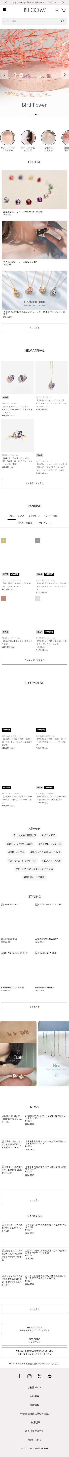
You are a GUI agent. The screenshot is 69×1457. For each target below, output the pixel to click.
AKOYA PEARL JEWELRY (46, 939)
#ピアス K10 (48, 835)
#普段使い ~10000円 (34, 877)
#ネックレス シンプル (50, 844)
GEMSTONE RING (9, 939)
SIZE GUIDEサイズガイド (34, 1340)
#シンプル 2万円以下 (25, 835)
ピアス (21, 516)
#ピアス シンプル (51, 861)
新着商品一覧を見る (34, 483)
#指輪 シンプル (16, 852)
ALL (12, 516)
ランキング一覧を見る (34, 660)
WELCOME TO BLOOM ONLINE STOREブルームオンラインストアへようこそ (34, 1352)
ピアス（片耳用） (26, 523)
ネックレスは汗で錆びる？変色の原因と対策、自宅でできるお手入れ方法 (45, 1277)
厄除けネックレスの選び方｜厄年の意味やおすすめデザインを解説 (45, 1252)
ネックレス (34, 516)
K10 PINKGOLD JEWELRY (12, 988)
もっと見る (34, 328)
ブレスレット (45, 523)
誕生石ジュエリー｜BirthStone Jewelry (22, 212)
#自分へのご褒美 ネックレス (45, 852)
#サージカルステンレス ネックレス (34, 869)
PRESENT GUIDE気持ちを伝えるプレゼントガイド (34, 1328)
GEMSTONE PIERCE (44, 988)
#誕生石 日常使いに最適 (20, 844)
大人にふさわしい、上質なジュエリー (21, 262)
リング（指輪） (52, 516)
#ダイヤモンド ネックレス (22, 861)
